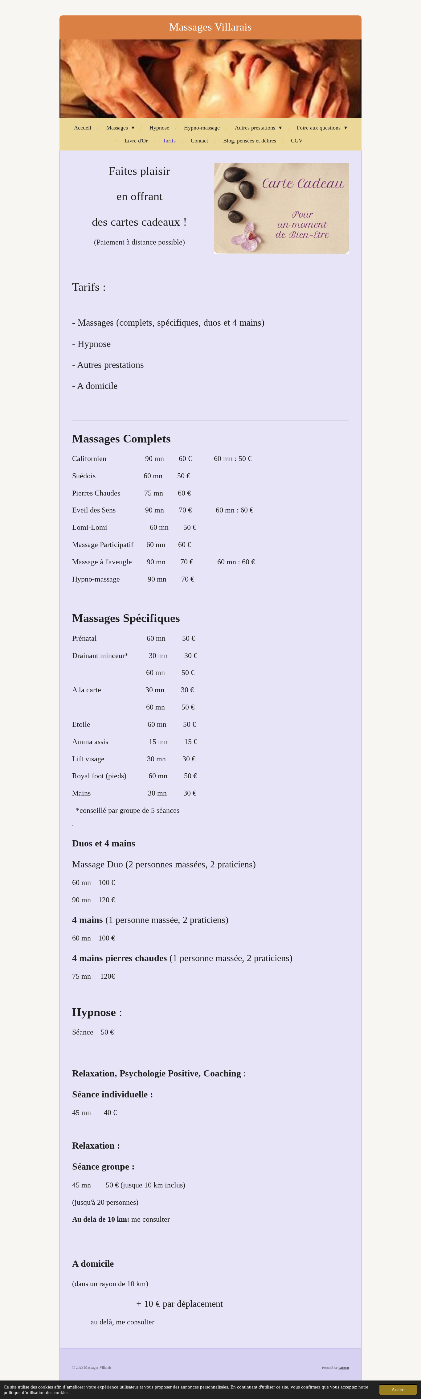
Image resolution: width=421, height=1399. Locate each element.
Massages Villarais (210, 27)
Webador (343, 1367)
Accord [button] (398, 1389)
